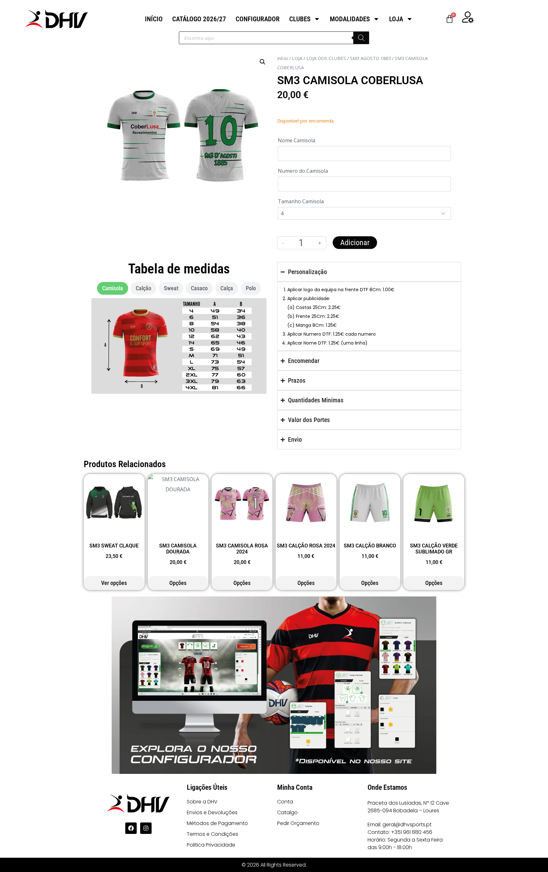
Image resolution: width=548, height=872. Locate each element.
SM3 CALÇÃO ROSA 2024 (306, 546)
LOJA (396, 19)
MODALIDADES (350, 19)
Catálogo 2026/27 (199, 19)
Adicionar (354, 242)
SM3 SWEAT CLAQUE (114, 546)
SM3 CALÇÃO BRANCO (370, 546)
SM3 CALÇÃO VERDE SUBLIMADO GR (434, 549)
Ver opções (114, 583)
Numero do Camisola (303, 171)
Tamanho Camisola (301, 201)
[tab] (112, 288)
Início (282, 58)
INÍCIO (154, 19)
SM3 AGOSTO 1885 (370, 58)
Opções (177, 583)
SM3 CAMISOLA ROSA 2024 (242, 549)
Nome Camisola (296, 140)
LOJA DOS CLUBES (326, 58)
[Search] (361, 37)
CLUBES (299, 19)
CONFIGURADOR (258, 19)
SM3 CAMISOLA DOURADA (178, 549)
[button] (262, 62)
